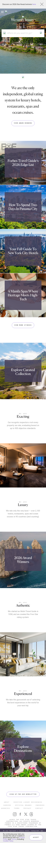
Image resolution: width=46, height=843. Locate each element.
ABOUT (6, 802)
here (34, 4)
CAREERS (7, 805)
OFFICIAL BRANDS (23, 805)
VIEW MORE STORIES (23, 325)
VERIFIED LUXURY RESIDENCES (27, 802)
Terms (13, 839)
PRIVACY (27, 808)
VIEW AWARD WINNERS (23, 123)
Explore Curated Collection (23, 372)
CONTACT (39, 808)
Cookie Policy (8, 841)
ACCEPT (36, 837)
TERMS (17, 808)
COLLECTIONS (23, 367)
